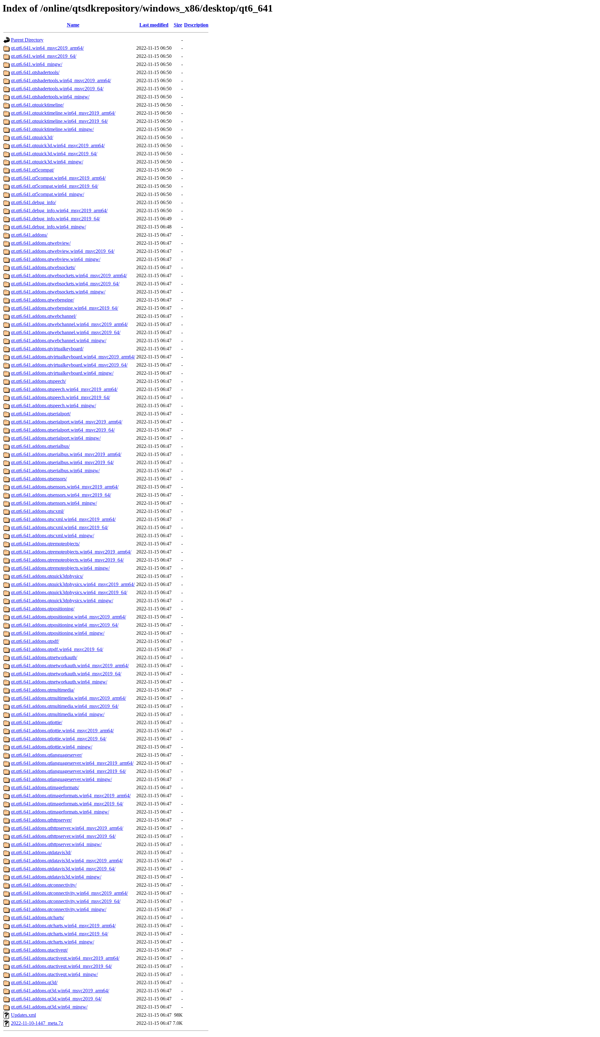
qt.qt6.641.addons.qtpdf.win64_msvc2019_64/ (57, 649)
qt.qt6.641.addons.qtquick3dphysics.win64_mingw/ (62, 600)
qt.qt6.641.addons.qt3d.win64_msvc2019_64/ (56, 998)
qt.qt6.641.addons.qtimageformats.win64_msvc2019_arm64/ (71, 795)
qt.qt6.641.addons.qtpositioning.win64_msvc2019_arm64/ (68, 616)
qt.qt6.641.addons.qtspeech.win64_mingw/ (53, 405)
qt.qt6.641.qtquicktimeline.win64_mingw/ (52, 129)
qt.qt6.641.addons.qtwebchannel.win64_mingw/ (58, 340)
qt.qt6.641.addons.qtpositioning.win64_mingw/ (57, 633)
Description (196, 25)
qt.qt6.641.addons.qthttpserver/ (41, 820)
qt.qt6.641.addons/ (29, 235)
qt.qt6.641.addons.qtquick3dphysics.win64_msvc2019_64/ (69, 592)
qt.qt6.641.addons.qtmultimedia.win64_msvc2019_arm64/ (68, 698)
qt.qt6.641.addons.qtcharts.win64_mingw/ (52, 941)
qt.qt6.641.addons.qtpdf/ (35, 641)
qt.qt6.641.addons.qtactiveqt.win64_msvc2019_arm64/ (65, 958)
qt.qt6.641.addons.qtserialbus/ (40, 446)
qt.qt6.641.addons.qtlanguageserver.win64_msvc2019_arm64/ (72, 763)
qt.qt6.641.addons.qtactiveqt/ (39, 950)
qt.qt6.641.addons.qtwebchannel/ (43, 316)
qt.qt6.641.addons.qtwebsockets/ (43, 267)
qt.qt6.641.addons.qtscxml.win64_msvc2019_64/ (59, 527)
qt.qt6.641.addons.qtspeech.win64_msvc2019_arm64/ (64, 389)
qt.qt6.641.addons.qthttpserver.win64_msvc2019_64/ (63, 836)
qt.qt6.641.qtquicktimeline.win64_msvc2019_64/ (59, 121)
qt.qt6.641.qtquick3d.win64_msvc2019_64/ (54, 153)
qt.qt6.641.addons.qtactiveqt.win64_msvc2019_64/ (61, 966)
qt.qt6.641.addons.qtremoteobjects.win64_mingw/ (60, 568)
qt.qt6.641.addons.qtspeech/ (38, 381)
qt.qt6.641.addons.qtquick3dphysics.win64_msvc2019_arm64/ (73, 584)
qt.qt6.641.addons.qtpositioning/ (42, 608)
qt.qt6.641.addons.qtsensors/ (39, 478)
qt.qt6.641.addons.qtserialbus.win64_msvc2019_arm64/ (66, 454)
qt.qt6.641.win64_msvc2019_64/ (43, 56)
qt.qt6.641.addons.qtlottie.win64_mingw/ (51, 746)
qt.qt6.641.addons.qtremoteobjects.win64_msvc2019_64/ (67, 560)
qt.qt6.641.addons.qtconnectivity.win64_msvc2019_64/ (65, 901)
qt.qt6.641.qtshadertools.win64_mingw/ (50, 96)
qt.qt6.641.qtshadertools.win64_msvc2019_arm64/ (61, 80)
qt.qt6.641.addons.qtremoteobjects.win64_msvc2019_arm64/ (71, 551)
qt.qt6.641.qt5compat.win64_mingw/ (47, 194)
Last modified (153, 25)
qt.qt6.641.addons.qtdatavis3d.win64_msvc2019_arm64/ (67, 860)
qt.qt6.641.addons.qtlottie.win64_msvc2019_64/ (58, 738)
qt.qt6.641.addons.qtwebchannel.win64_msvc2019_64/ (65, 332)
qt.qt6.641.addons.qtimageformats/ (45, 787)
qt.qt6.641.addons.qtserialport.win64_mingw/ (56, 438)
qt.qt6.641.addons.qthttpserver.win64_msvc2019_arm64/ (67, 828)
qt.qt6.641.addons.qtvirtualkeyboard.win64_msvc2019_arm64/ (73, 356)
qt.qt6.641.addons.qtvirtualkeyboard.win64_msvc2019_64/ (69, 365)
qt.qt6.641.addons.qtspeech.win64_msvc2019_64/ (60, 397)
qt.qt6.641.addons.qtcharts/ (37, 917)
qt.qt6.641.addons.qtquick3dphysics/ (47, 576)
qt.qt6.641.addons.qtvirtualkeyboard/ (47, 348)
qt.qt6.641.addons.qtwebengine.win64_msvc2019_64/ (64, 308)
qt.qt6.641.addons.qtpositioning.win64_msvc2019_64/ (64, 625)
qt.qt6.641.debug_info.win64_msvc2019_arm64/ (59, 210)
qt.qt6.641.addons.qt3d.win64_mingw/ (49, 1006)
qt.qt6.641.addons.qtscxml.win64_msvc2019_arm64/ (63, 519)
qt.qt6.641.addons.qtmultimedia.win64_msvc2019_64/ (64, 706)
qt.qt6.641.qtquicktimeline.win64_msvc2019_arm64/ (63, 113)
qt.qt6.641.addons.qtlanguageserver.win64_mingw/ (61, 779)
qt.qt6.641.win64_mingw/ (36, 64)
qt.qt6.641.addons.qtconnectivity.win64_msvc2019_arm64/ (69, 893)
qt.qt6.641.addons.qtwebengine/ (42, 300)
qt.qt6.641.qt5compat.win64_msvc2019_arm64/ (58, 178)
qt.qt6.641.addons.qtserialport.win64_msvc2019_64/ (63, 430)
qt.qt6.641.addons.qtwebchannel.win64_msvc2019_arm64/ (69, 324)
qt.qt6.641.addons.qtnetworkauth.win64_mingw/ (59, 681)
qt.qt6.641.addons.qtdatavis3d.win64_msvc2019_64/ (63, 868)
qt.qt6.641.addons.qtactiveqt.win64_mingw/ (54, 974)
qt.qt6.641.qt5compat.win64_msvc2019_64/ (54, 186)
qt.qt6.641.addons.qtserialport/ (41, 413)
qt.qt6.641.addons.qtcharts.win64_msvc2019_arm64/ (63, 925)
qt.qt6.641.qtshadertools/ (35, 72)
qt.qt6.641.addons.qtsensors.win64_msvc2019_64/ (61, 495)
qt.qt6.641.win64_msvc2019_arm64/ (47, 48)
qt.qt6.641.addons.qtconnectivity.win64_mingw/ (58, 909)
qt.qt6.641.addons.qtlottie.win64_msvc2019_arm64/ (62, 730)
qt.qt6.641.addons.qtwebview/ (41, 243)
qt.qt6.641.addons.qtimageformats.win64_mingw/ (60, 811)
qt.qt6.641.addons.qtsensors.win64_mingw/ (54, 503)
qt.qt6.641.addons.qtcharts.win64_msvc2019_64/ (59, 933)
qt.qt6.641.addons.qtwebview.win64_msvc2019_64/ (62, 251)
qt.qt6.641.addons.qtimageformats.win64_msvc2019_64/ (67, 803)
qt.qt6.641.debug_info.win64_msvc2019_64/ (55, 218)
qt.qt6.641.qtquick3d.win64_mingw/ (47, 161)
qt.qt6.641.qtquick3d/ (32, 137)
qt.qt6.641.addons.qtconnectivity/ (44, 885)
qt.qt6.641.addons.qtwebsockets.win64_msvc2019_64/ (65, 283)
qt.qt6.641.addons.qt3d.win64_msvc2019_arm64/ (60, 990)
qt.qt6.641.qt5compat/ (32, 170)
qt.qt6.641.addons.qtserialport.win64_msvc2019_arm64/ (66, 421)
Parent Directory (27, 40)
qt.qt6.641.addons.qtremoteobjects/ (45, 543)
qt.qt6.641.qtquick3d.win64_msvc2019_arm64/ (58, 145)
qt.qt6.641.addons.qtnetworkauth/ (44, 657)
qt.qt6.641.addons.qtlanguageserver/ (46, 755)
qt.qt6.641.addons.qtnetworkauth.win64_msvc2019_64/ (66, 673)
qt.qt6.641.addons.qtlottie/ (36, 722)
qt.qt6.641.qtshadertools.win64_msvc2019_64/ (57, 88)
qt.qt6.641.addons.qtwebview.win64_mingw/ (55, 259)
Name (73, 25)
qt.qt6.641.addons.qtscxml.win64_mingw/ (52, 535)
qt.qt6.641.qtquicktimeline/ (37, 105)
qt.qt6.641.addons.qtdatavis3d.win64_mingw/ (56, 876)
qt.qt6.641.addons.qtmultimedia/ (42, 690)
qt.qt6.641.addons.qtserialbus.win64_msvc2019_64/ (62, 462)
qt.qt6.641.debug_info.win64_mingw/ (48, 226)
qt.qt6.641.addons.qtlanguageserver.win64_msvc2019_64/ (68, 771)
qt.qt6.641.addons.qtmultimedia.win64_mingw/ (57, 714)
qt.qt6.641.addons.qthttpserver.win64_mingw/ (56, 844)
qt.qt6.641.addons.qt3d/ (34, 982)
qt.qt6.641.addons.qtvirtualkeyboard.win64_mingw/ (62, 373)
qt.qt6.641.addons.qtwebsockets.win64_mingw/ (58, 291)
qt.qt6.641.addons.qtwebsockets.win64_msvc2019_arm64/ (69, 275)
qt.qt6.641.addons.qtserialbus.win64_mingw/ (55, 470)
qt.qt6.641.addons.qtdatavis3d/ (41, 852)
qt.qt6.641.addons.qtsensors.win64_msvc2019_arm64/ (64, 486)
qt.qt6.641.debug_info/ (33, 202)
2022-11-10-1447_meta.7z (37, 1023)
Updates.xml (23, 1015)
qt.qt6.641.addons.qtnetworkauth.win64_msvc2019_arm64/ (70, 665)
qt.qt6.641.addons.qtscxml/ (37, 511)
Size (178, 25)
